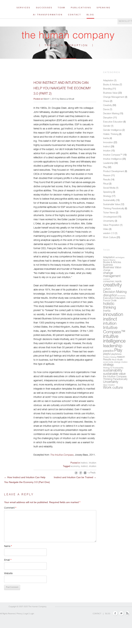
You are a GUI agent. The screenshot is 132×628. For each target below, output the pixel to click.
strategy (108, 364)
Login (32, 614)
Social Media (109, 188)
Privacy (19, 614)
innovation (113, 315)
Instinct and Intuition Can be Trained (75, 477)
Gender (106, 126)
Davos (106, 110)
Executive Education (113, 122)
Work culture (113, 388)
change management (111, 275)
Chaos (106, 101)
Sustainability (109, 200)
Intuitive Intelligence (112, 159)
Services (23, 8)
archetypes (120, 258)
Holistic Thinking (110, 134)
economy (75, 466)
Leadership (108, 163)
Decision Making (111, 114)
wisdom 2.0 (108, 233)
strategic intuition (121, 362)
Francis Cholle (110, 301)
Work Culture (109, 238)
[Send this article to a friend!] (85, 473)
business (108, 265)
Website (8, 573)
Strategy (107, 196)
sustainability (112, 370)
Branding (107, 89)
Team (61, 8)
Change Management (113, 97)
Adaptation (108, 81)
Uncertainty (108, 221)
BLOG (107, 614)
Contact (74, 15)
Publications (81, 8)
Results (106, 180)
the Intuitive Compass (114, 377)
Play (105, 167)
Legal (26, 614)
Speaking (104, 8)
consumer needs (112, 281)
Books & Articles (111, 85)
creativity (112, 285)
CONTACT (97, 614)
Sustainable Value (111, 205)
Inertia (106, 138)
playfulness (116, 354)
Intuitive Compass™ (112, 155)
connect (106, 279)
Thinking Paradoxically (113, 209)
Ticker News (109, 213)
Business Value (110, 93)
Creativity (107, 105)
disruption (110, 295)
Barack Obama (109, 260)
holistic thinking (109, 306)
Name (8, 546)
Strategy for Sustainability (113, 368)
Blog (90, 15)
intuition (92, 466)
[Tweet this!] (76, 473)
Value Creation (109, 385)
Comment (10, 507)
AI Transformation (48, 15)
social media (108, 362)
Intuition (92, 463)
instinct (84, 466)
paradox (108, 351)
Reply (93, 473)
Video (105, 229)
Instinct (84, 463)
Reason (107, 176)
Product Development (113, 172)
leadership (112, 346)
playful (107, 354)
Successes (44, 8)
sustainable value (114, 374)
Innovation (108, 143)
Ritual (105, 184)
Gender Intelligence (112, 130)
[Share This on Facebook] (81, 473)
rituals (120, 360)
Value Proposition (111, 225)
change (106, 270)
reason (121, 357)
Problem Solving (109, 357)
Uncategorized (110, 217)
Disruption (108, 118)
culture (107, 289)
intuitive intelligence (114, 339)
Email (7, 559)
